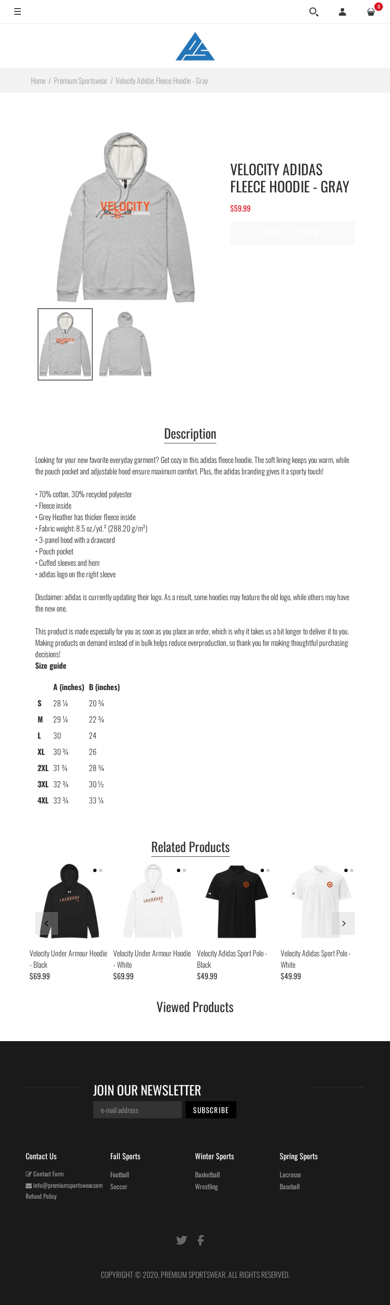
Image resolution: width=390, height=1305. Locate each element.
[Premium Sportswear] (195, 46)
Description (190, 433)
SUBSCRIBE (211, 1109)
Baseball (290, 1186)
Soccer (118, 1186)
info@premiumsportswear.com (67, 1185)
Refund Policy (41, 1196)
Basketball (207, 1174)
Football (119, 1174)
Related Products (190, 847)
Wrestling (206, 1186)
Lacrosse (290, 1174)
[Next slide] (343, 923)
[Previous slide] (46, 923)
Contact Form (48, 1173)
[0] (371, 12)
